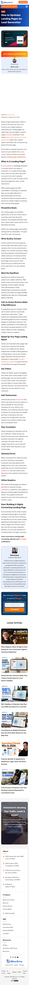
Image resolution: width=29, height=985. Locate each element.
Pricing (5, 945)
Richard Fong (11, 115)
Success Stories (7, 906)
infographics (5, 489)
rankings (9, 135)
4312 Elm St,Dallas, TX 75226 (10, 886)
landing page (6, 166)
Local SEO (6, 933)
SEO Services (7, 924)
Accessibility (25, 972)
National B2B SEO (8, 930)
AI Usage (8, 972)
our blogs (23, 539)
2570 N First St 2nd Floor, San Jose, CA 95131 (12, 872)
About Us (5, 903)
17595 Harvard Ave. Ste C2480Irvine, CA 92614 (14, 858)
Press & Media (7, 909)
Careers (16, 965)
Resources (6, 951)
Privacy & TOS (9, 965)
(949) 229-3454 (23, 2)
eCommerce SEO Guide (10, 948)
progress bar (5, 471)
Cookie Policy (4, 972)
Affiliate (14, 972)
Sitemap (21, 965)
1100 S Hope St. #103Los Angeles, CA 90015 (12, 865)
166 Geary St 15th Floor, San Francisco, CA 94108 (12, 879)
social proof (19, 399)
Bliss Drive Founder (8, 900)
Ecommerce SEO (8, 927)
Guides (3, 11)
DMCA (19, 972)
